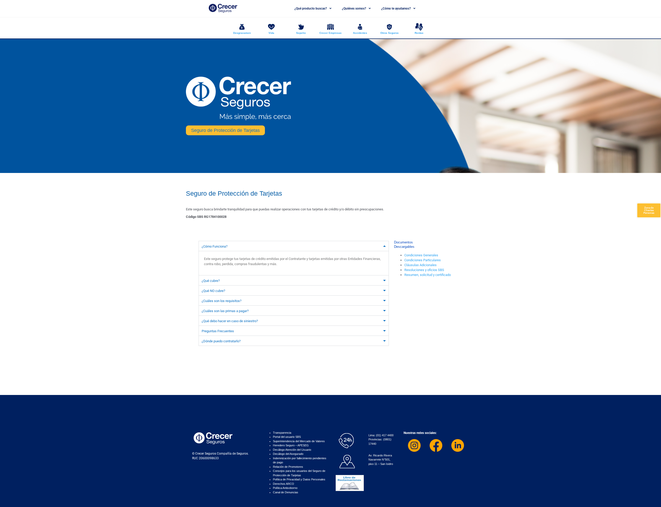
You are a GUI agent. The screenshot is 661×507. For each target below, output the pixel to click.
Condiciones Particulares (422, 260)
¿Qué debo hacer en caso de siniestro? (230, 321)
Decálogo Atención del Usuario (292, 449)
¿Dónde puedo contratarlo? (221, 341)
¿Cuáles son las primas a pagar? (225, 311)
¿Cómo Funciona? (214, 246)
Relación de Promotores (288, 466)
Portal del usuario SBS (287, 436)
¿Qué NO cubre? (213, 291)
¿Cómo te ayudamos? (396, 8)
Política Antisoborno (285, 487)
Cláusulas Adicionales (420, 265)
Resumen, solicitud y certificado (427, 275)
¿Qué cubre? (211, 281)
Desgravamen (242, 32)
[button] (294, 246)
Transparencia (282, 432)
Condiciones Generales (421, 255)
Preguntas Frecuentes (218, 331)
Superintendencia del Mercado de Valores (299, 441)
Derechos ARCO (283, 483)
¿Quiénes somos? (354, 8)
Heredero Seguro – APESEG (291, 445)
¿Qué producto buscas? (310, 8)
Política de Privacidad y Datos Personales (299, 479)
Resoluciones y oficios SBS (424, 270)
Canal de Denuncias (285, 492)
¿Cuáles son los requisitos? (221, 301)
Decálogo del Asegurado (288, 453)
